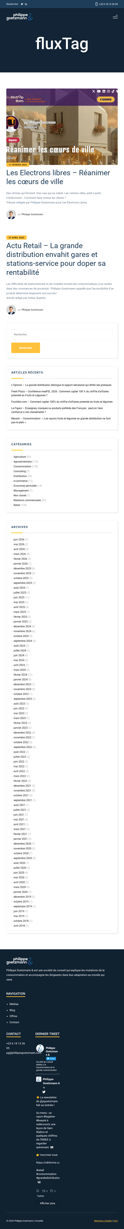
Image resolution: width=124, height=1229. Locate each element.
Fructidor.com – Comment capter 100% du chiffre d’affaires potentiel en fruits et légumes (62, 401)
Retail (17, 505)
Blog (12, 1010)
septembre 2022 (23, 747)
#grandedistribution (48, 1177)
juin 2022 (19, 761)
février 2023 (20, 722)
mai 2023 (19, 713)
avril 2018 (19, 925)
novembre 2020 (22, 848)
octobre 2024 (21, 636)
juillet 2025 (20, 592)
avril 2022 (19, 771)
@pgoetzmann (49, 1101)
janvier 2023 (21, 727)
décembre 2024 (22, 626)
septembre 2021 (23, 800)
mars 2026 (20, 554)
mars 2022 (20, 776)
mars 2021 (20, 829)
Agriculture (20, 456)
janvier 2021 (21, 838)
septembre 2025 (23, 582)
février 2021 (20, 834)
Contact (14, 1022)
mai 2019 (19, 916)
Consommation (22, 466)
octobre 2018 (21, 920)
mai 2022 (19, 766)
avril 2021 (19, 824)
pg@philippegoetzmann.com (23, 1052)
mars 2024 (20, 669)
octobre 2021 (21, 795)
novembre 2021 (22, 790)
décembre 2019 (22, 896)
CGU (115, 1221)
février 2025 (20, 616)
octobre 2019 (21, 901)
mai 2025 (19, 602)
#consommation (46, 1174)
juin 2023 (19, 708)
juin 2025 (19, 597)
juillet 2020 (20, 867)
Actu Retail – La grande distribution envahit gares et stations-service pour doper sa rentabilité (56, 259)
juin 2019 (19, 911)
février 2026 (20, 558)
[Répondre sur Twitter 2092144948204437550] (38, 1191)
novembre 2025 (22, 573)
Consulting (20, 471)
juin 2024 (19, 655)
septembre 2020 (23, 858)
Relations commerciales (27, 500)
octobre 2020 (21, 853)
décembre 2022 (22, 732)
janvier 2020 (21, 891)
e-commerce (20, 480)
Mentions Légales (103, 1221)
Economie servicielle (25, 485)
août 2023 (19, 703)
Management (21, 490)
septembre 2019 (23, 906)
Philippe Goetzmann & (51, 1081)
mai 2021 (19, 819)
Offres (13, 1016)
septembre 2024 (23, 640)
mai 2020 (19, 877)
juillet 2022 (20, 756)
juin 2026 (19, 539)
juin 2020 (19, 872)
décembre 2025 (22, 568)
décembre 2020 (22, 843)
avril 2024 (19, 665)
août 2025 (19, 587)
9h (44, 1088)
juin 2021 (19, 814)
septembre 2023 (23, 698)
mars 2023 (20, 718)
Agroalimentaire (23, 461)
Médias (14, 1004)
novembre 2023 (22, 689)
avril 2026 (19, 549)
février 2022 (20, 780)
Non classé (20, 495)
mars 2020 (20, 887)
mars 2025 (20, 611)
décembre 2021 (22, 785)
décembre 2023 (22, 684)
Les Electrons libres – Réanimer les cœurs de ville (58, 177)
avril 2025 (19, 607)
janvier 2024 (21, 679)
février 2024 (20, 674)
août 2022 (19, 751)
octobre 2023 (21, 694)
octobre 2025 (21, 578)
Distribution (20, 476)
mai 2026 (19, 544)
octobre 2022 (21, 742)
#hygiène (49, 1116)
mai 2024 (19, 660)
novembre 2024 (22, 631)
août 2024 (19, 645)
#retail (40, 1170)
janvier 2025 (21, 621)
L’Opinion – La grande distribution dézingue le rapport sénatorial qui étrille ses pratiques (61, 385)
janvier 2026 (21, 563)
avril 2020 (19, 882)
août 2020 (19, 863)
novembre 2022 (22, 737)
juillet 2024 (20, 650)
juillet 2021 (20, 809)
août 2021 (19, 805)
